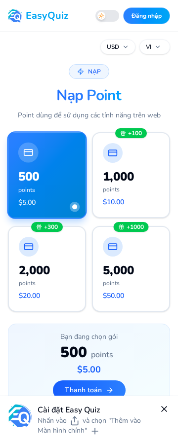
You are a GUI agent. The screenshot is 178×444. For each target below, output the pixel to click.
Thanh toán (83, 390)
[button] (47, 175)
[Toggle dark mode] (107, 16)
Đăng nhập (147, 16)
